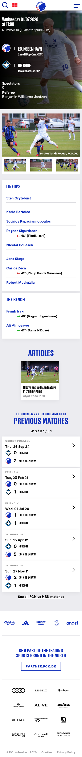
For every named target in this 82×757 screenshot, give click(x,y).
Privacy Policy (66, 752)
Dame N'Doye (25, 54)
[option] (41, 135)
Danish (15, 5)
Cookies (46, 752)
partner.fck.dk (41, 666)
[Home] (41, 6)
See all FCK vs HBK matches (41, 596)
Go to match (41, 439)
